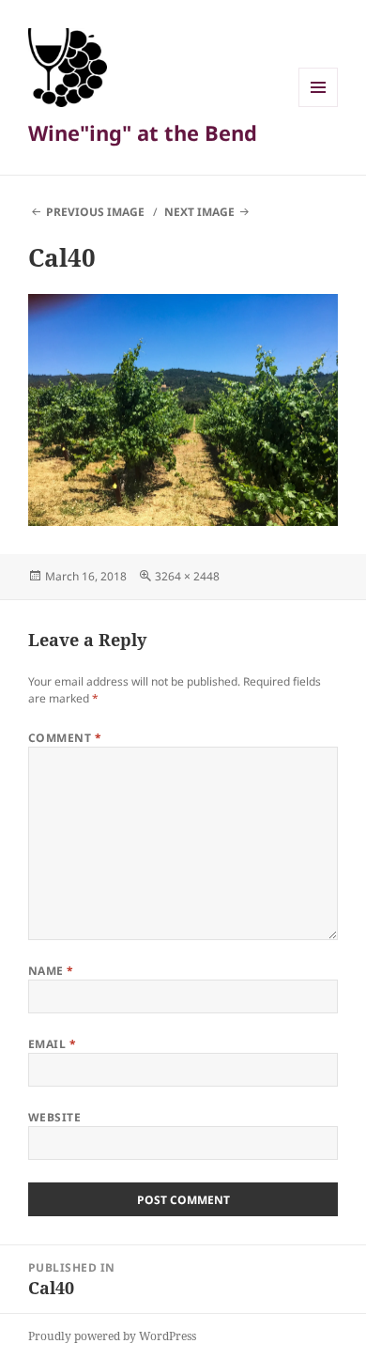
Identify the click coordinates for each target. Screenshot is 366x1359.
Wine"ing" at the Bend (142, 132)
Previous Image (95, 212)
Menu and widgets (318, 106)
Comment (64, 738)
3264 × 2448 (187, 576)
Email (52, 1044)
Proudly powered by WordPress (112, 1336)
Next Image (199, 212)
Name (51, 971)
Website (54, 1117)
